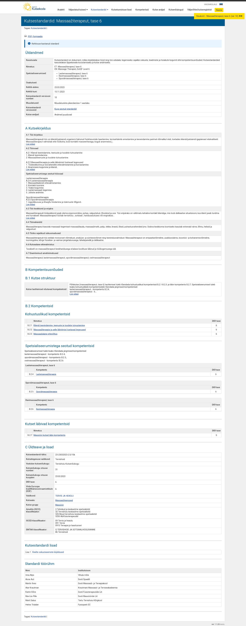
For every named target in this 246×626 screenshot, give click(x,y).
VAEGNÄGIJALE (210, 4)
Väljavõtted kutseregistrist (199, 10)
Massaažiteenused (64, 500)
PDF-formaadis (35, 36)
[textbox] (221, 5)
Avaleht (61, 10)
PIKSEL (222, 624)
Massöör (59, 505)
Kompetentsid (142, 10)
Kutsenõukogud (176, 10)
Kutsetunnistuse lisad (121, 10)
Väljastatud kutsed (77, 10)
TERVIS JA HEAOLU (64, 496)
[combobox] (221, 5)
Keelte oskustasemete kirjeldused (48, 552)
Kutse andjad (159, 10)
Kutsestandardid (98, 10)
